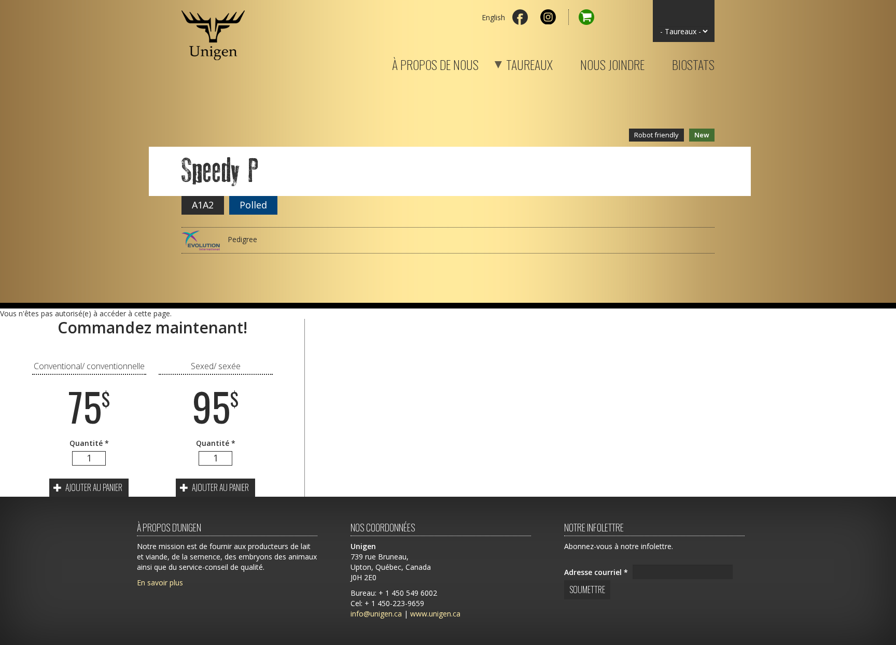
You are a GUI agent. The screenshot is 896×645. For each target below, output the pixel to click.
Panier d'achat (581, 17)
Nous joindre (612, 63)
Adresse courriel (596, 572)
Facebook (520, 17)
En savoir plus (160, 582)
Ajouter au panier (93, 487)
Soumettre (587, 589)
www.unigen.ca (435, 614)
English (493, 17)
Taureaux (516, 63)
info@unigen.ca (376, 614)
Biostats (693, 63)
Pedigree (241, 239)
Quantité (89, 443)
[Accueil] (213, 30)
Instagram (548, 17)
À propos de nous (435, 63)
